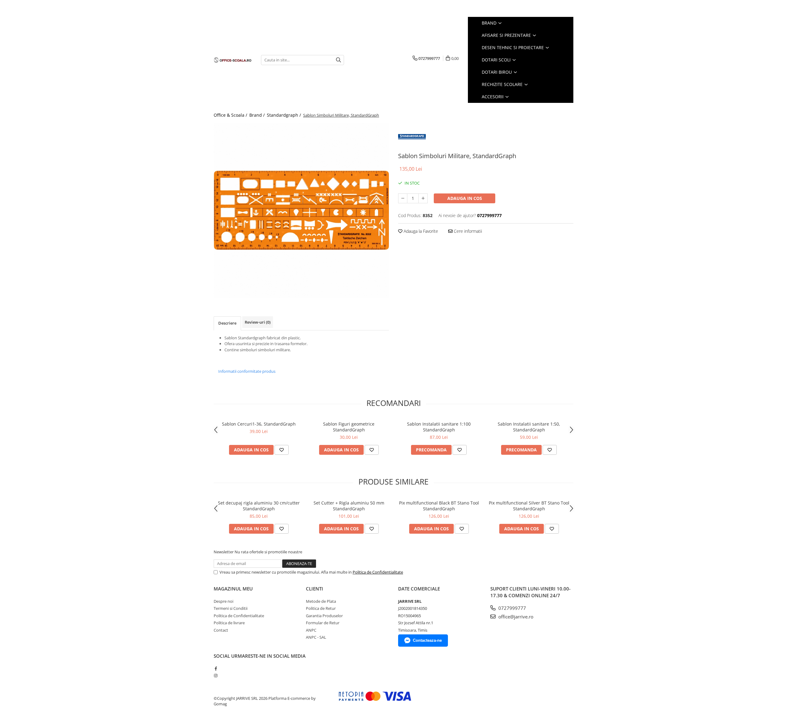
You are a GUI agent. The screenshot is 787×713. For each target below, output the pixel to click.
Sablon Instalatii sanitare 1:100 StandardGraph (439, 427)
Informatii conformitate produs (246, 371)
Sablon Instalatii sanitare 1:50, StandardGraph (529, 427)
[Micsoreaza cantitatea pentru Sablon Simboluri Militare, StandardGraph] (402, 198)
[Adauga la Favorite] (282, 450)
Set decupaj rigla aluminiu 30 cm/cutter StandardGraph (259, 506)
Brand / (257, 115)
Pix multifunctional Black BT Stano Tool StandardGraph (439, 506)
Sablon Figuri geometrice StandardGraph (348, 427)
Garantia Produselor (324, 615)
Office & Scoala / (231, 115)
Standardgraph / (284, 115)
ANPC (311, 630)
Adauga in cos (464, 198)
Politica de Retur (321, 608)
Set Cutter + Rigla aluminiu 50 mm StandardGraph (349, 506)
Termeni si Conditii (230, 608)
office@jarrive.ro (515, 617)
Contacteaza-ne (427, 640)
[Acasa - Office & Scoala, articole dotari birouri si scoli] (233, 60)
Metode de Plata (321, 601)
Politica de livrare (229, 622)
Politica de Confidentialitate (378, 572)
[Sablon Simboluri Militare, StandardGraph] (301, 210)
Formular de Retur (322, 622)
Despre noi (223, 601)
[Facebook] (216, 668)
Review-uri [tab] (258, 322)
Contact (221, 630)
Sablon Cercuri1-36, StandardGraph (259, 424)
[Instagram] (216, 675)
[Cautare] (338, 60)
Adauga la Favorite (420, 231)
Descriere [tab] (227, 323)
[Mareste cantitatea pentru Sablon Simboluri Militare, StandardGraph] (423, 198)
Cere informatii (467, 231)
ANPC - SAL (316, 637)
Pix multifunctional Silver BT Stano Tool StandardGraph (529, 506)
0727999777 (511, 608)
